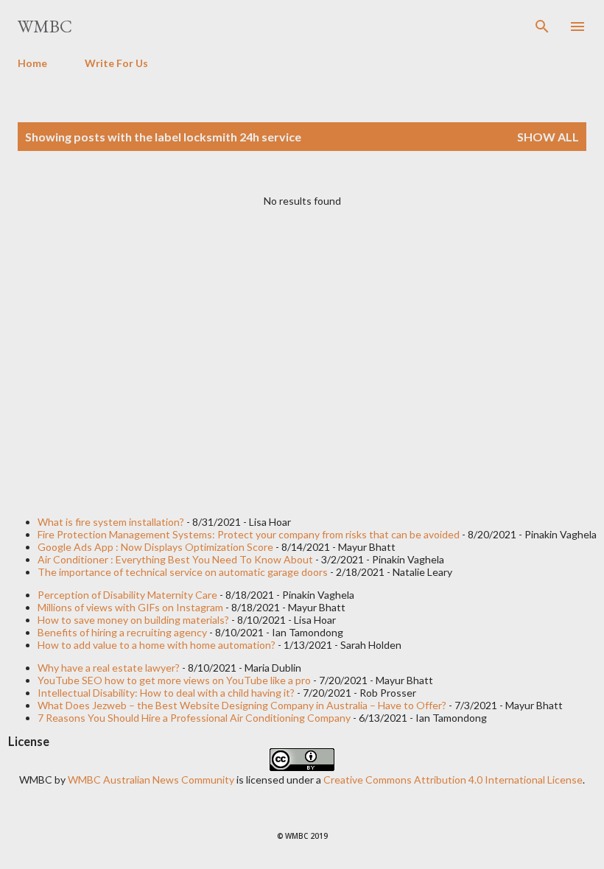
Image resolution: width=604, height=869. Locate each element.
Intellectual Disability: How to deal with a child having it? (166, 692)
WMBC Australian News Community (152, 779)
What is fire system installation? (111, 522)
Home (32, 63)
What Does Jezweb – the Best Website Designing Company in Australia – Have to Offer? (242, 705)
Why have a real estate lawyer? (109, 667)
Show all (548, 137)
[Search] (542, 26)
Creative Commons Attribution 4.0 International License (453, 779)
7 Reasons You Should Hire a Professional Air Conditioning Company (194, 717)
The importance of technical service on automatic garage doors (183, 572)
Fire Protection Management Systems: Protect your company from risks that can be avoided (249, 534)
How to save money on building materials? (133, 619)
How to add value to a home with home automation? (156, 644)
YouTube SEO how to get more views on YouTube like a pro (174, 680)
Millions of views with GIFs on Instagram (130, 607)
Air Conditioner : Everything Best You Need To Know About (175, 559)
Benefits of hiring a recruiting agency (122, 632)
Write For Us (116, 63)
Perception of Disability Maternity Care (127, 594)
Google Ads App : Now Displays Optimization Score (155, 547)
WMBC (45, 26)
